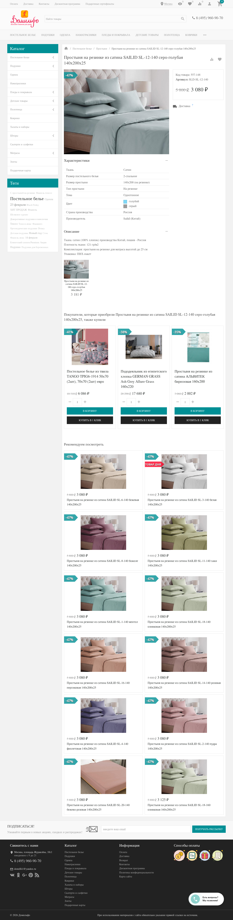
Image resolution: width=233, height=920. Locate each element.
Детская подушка (19, 233)
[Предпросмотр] (90, 347)
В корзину (90, 411)
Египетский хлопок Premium (24, 242)
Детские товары (147, 35)
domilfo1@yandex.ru (25, 868)
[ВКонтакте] (12, 875)
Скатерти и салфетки (21, 144)
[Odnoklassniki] (18, 875)
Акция (43, 242)
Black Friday (33, 204)
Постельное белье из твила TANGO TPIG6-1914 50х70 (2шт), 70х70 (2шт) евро (87, 376)
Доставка (28, 3)
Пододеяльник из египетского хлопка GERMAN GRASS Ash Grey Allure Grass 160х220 (144, 379)
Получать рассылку (209, 829)
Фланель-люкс (17, 237)
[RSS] (37, 875)
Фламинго (37, 223)
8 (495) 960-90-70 (209, 17)
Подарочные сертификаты (100, 3)
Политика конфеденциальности (136, 872)
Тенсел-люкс (25, 223)
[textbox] (115, 18)
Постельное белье (23, 35)
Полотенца (172, 35)
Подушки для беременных (34, 247)
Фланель (32, 209)
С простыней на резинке (22, 192)
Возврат (123, 860)
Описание (71, 231)
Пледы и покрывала (116, 35)
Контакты (44, 3)
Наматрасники (86, 35)
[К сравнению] (212, 59)
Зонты (13, 161)
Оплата (14, 3)
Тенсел (14, 223)
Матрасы (15, 153)
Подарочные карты (20, 170)
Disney (41, 228)
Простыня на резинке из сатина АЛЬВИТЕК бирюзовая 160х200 (193, 376)
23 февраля (18, 204)
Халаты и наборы (19, 127)
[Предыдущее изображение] (69, 347)
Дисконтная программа (67, 3)
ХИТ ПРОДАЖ (18, 209)
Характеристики (77, 160)
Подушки (47, 35)
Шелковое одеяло (19, 214)
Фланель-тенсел (44, 192)
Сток (45, 233)
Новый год (35, 233)
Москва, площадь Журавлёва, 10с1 (33, 852)
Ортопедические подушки (23, 228)
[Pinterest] (31, 875)
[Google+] (24, 875)
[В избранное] (220, 59)
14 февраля (31, 237)
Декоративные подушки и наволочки (29, 219)
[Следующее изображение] (111, 347)
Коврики (191, 35)
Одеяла (65, 35)
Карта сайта (125, 876)
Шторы (14, 135)
